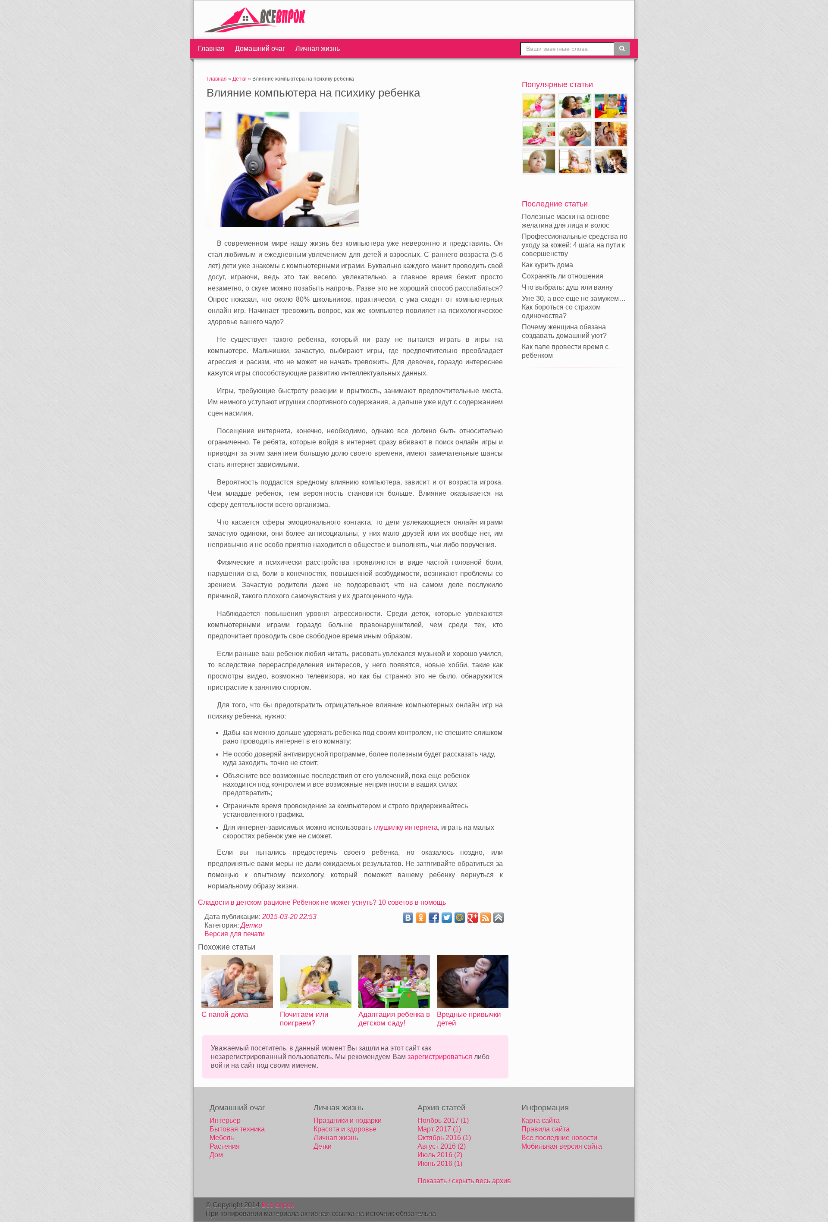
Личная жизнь (317, 48)
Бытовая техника (237, 1129)
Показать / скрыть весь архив (464, 1180)
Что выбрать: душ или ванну (567, 287)
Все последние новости (559, 1137)
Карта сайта (540, 1120)
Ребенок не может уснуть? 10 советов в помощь (369, 902)
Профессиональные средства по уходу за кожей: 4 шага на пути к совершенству (574, 245)
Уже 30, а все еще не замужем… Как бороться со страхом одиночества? (574, 307)
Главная (211, 48)
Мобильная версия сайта (561, 1146)
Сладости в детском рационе (245, 902)
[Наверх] (498, 918)
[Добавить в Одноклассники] (421, 918)
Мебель (222, 1137)
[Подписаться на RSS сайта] (485, 918)
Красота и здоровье (345, 1129)
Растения (225, 1146)
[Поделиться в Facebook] (434, 918)
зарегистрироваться (440, 1056)
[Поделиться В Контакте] (408, 918)
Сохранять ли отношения (562, 276)
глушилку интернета (405, 827)
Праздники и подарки (348, 1120)
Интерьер (225, 1120)
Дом (216, 1155)
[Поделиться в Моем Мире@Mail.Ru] (460, 918)
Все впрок (277, 1205)
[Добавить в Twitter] (447, 918)
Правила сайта (545, 1129)
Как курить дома (547, 265)
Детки (251, 925)
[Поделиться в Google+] (472, 918)
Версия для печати (234, 934)
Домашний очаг (260, 48)
